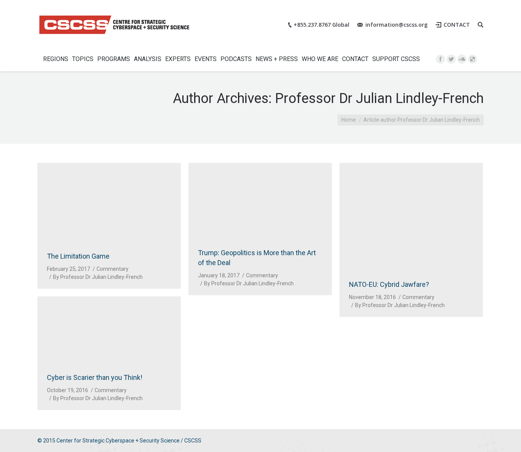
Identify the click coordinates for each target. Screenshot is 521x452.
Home (348, 120)
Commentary (112, 269)
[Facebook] (440, 59)
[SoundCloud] (461, 59)
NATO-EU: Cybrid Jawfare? (389, 284)
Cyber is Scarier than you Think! (94, 377)
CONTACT (457, 24)
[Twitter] (451, 59)
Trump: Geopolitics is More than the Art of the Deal (257, 258)
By (98, 277)
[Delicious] (472, 59)
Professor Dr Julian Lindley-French (379, 98)
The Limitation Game (78, 256)
